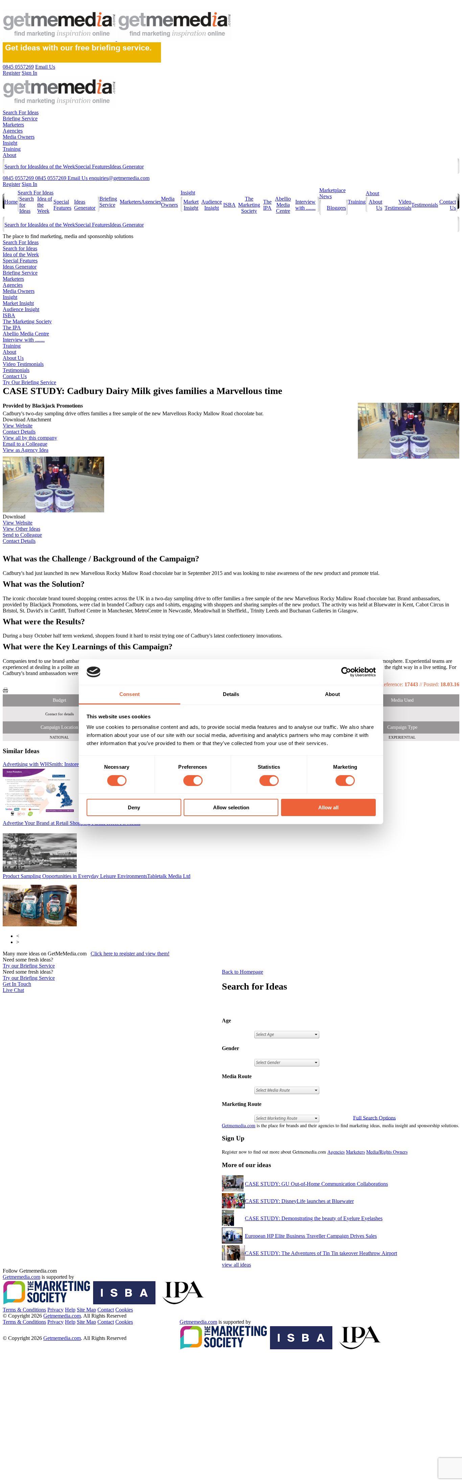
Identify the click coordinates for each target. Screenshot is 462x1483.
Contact (105, 1310)
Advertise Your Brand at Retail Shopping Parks (71, 823)
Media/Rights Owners (387, 1152)
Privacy (55, 1310)
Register (11, 184)
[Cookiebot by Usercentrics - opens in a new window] (346, 672)
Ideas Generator (127, 166)
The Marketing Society (249, 205)
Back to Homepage (242, 972)
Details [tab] (231, 694)
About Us (13, 358)
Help (70, 1310)
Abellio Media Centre (283, 205)
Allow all (328, 807)
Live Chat (13, 990)
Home (11, 202)
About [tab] (332, 694)
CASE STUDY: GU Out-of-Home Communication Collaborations (316, 1184)
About (9, 155)
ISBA (229, 205)
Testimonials (424, 205)
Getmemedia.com (238, 1125)
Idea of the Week (57, 166)
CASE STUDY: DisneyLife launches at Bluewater (299, 1201)
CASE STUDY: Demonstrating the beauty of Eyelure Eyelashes (314, 1218)
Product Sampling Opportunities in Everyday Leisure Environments (96, 876)
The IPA (267, 205)
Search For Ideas (21, 112)
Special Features (92, 166)
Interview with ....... (305, 205)
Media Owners (18, 137)
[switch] (193, 780)
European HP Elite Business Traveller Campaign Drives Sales (311, 1236)
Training (12, 149)
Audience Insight (211, 205)
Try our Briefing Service (29, 966)
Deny (134, 807)
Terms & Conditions (24, 1310)
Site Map (86, 1310)
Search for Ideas (21, 166)
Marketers (13, 125)
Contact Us (15, 376)
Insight (10, 143)
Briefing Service (20, 118)
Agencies (13, 131)
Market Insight (191, 205)
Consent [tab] (129, 694)
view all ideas (236, 1265)
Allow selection (231, 807)
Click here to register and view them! (130, 953)
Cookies (124, 1310)
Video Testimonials (398, 205)
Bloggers (336, 208)
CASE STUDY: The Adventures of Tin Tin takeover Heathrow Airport (321, 1253)
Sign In (29, 184)
